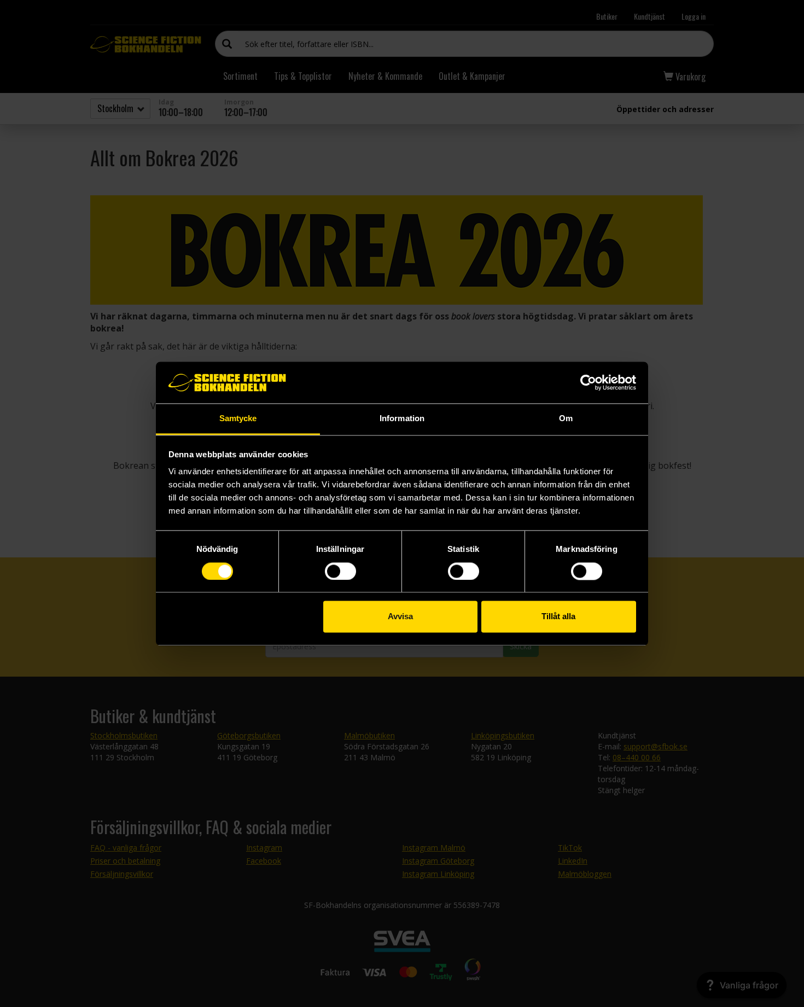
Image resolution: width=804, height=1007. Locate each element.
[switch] (340, 571)
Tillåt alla (558, 616)
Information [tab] (402, 418)
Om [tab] (566, 418)
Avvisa (400, 616)
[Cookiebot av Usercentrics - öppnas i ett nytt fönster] (588, 382)
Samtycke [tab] (238, 418)
